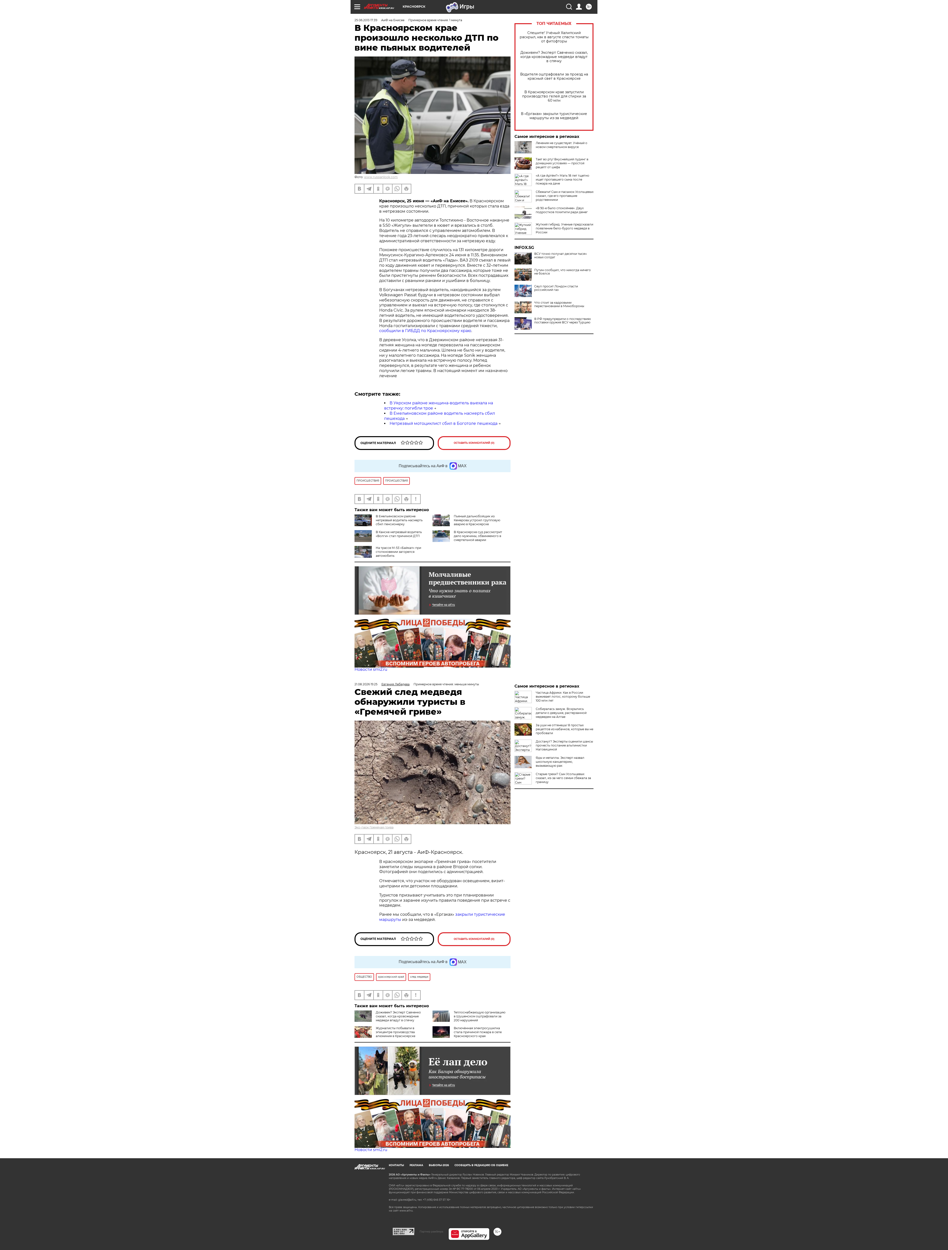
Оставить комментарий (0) (474, 443)
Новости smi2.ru (371, 669)
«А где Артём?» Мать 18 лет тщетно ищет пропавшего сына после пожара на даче (562, 179)
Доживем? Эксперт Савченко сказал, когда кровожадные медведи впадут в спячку (554, 57)
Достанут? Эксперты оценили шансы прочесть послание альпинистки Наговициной (564, 745)
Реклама (416, 1165)
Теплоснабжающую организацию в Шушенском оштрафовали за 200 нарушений (479, 1016)
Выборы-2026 (439, 1165)
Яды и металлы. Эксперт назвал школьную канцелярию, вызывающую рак (560, 761)
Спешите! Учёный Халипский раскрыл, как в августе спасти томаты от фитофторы (554, 37)
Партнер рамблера (431, 1231)
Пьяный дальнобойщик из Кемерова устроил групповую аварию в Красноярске (477, 520)
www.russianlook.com (381, 177)
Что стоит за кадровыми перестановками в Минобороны (559, 304)
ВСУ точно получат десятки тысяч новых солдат (560, 255)
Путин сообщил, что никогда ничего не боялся (562, 271)
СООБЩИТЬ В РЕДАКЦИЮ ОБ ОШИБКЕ (481, 1165)
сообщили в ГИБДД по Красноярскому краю (425, 330)
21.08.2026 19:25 (366, 684)
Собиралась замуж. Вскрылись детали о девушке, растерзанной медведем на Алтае (561, 713)
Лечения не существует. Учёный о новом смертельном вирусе (561, 145)
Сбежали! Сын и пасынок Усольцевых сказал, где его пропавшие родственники (564, 196)
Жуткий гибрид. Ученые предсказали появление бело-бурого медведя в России (564, 228)
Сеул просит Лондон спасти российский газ (556, 288)
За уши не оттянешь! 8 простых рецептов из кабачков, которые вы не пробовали (564, 729)
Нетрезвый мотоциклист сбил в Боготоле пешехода (443, 423)
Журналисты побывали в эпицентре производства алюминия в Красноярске (395, 1032)
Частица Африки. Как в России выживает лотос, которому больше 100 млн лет (563, 696)
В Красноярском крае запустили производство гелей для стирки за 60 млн (554, 96)
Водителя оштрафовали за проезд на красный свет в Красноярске (554, 76)
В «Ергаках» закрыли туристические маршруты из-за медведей (554, 116)
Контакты (396, 1165)
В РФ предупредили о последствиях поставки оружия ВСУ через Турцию (562, 320)
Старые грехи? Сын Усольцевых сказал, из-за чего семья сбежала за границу (563, 778)
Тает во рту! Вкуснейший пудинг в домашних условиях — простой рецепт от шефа (562, 163)
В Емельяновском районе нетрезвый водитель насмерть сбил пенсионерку (399, 520)
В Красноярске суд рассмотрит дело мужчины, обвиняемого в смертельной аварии (478, 536)
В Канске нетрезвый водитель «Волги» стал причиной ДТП (399, 534)
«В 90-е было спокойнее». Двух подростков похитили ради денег (562, 210)
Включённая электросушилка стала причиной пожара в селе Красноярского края (478, 1032)
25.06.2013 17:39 (366, 20)
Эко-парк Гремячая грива (374, 827)
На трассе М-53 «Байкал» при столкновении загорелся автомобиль (398, 552)
